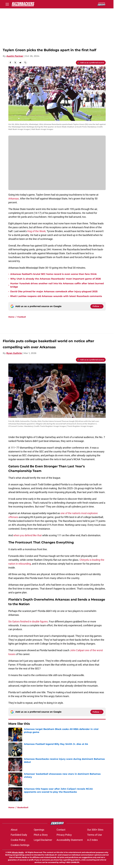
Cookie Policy (18, 839)
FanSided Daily (19, 834)
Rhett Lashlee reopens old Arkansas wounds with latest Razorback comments (56, 296)
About (14, 829)
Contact (61, 829)
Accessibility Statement (70, 839)
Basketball (22, 807)
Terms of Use (94, 834)
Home (11, 317)
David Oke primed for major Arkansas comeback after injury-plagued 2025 (54, 291)
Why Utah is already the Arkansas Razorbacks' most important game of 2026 (55, 278)
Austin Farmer (14, 56)
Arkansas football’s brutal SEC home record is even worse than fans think (53, 274)
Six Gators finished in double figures (28, 621)
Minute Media (18, 852)
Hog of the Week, (37, 231)
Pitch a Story (41, 834)
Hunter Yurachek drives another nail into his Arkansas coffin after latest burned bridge (57, 285)
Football (21, 317)
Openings (39, 829)
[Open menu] (7, 4)
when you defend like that (27, 535)
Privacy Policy (64, 834)
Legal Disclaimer (43, 839)
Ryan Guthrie (14, 353)
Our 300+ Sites (95, 829)
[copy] (25, 62)
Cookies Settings (20, 845)
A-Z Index (92, 839)
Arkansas (13, 198)
